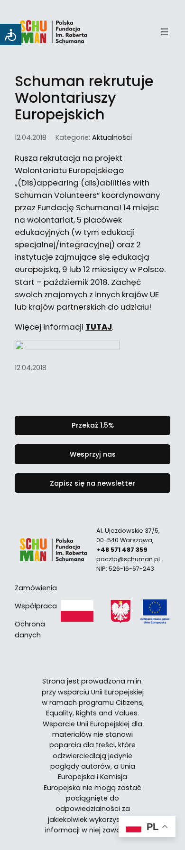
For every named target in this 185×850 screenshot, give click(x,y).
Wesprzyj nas (93, 454)
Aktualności (112, 137)
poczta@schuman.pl (128, 559)
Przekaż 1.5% (93, 425)
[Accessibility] (10, 34)
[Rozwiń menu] (164, 32)
